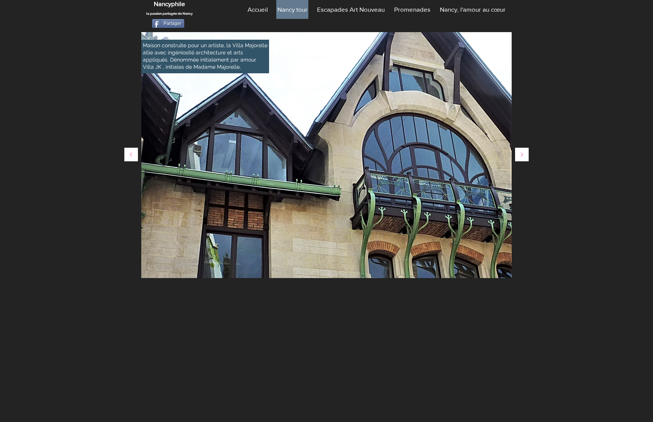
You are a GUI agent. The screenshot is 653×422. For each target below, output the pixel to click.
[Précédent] (131, 155)
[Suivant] (522, 155)
